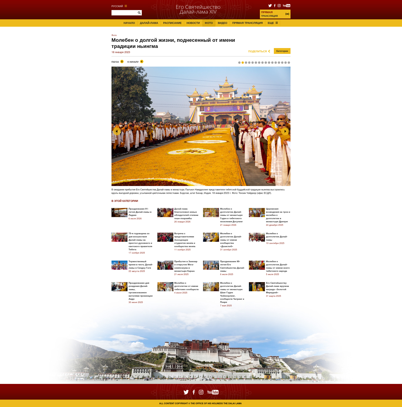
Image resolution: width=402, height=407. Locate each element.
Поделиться (257, 51)
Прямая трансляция (247, 23)
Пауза (115, 61)
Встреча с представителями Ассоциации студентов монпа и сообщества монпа (184, 240)
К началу (133, 61)
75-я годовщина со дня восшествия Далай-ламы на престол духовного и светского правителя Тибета (140, 241)
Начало (129, 23)
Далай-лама (149, 23)
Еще (271, 23)
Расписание (172, 23)
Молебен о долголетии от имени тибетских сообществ (186, 286)
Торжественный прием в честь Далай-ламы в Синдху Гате (141, 264)
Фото (209, 23)
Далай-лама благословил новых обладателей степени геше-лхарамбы (186, 213)
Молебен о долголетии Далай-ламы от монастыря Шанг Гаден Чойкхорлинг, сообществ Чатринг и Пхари (232, 292)
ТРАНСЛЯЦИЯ (269, 14)
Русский (117, 6)
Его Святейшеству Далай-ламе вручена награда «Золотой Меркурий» (277, 287)
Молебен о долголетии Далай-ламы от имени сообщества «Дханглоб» (231, 240)
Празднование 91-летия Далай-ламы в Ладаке (140, 212)
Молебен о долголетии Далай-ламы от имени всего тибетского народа (278, 266)
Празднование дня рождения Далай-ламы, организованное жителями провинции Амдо (141, 290)
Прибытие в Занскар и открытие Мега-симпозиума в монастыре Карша (185, 266)
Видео (222, 23)
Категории (282, 51)
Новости (193, 23)
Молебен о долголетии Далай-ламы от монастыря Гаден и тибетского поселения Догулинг (231, 215)
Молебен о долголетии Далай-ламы (277, 236)
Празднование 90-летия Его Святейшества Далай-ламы (232, 266)
